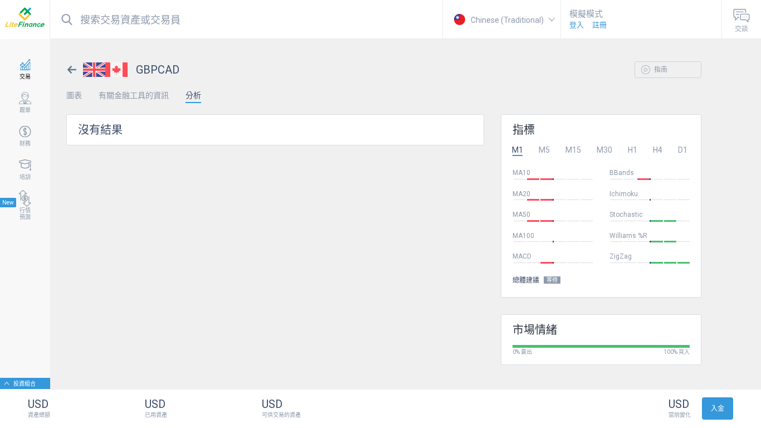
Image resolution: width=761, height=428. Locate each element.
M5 (544, 149)
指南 (659, 70)
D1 (682, 149)
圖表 (74, 95)
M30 (604, 149)
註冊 (599, 25)
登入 (576, 25)
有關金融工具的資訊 (134, 95)
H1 (632, 149)
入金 (717, 408)
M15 (573, 149)
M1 (517, 149)
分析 (193, 95)
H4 (657, 149)
